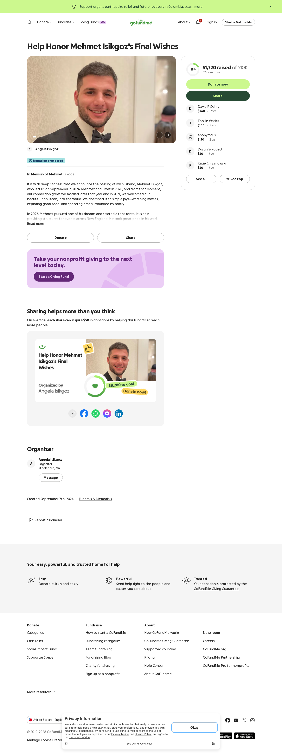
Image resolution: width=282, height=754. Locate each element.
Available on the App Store (244, 735)
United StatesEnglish (48, 719)
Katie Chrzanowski (212, 163)
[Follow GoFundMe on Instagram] (252, 720)
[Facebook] (84, 413)
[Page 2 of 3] (38, 136)
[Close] (270, 6)
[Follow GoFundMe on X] (244, 720)
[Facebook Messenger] (107, 413)
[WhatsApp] (95, 413)
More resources (39, 692)
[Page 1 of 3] (34, 136)
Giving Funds (92, 22)
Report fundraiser (48, 520)
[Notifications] (198, 22)
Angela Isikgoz (50, 459)
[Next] (168, 135)
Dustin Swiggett (210, 149)
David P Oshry (208, 106)
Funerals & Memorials (95, 499)
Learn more (194, 6)
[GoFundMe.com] (141, 22)
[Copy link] (72, 413)
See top (236, 179)
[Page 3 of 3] (41, 136)
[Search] (29, 22)
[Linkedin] (119, 413)
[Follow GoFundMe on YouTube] (236, 720)
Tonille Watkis (208, 121)
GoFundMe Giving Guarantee (216, 589)
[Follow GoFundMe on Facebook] (228, 720)
